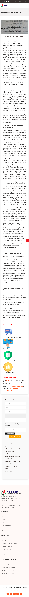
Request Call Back (6, 525)
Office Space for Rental (11, 466)
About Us (4, 513)
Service (7, 10)
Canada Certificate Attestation (9, 564)
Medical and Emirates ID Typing (13, 461)
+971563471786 (7, 390)
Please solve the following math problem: (13, 424)
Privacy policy (5, 530)
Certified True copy (10, 454)
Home (2, 10)
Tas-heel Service (9, 474)
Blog (3, 522)
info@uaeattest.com (17, 386)
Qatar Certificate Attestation (9, 578)
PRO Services (8, 469)
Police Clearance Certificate (12, 456)
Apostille (7, 446)
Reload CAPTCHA (10, 433)
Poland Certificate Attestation (9, 576)
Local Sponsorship (10, 471)
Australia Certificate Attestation (9, 562)
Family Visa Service (10, 459)
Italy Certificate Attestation (8, 573)
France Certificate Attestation (9, 567)
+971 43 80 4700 (13, 388)
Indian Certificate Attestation (9, 570)
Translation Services (13, 36)
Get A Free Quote (15, 436)
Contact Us (4, 516)
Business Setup (9, 464)
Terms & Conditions (7, 528)
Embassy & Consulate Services (13, 449)
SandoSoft (16, 590)
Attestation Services (10, 444)
